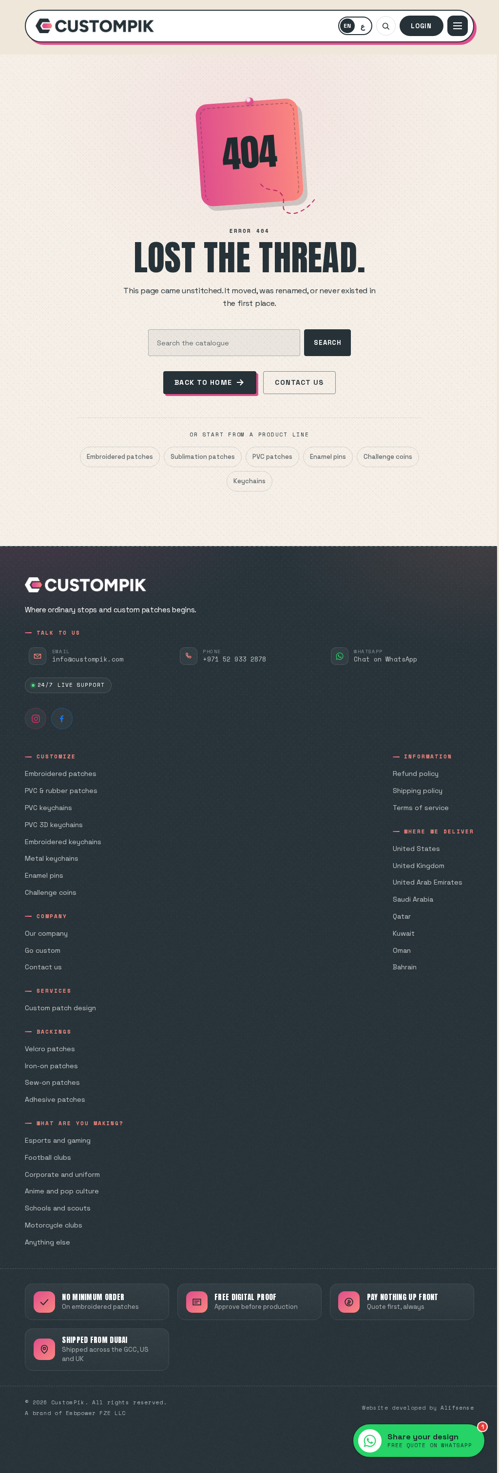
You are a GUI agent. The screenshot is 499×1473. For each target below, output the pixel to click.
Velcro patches (50, 1048)
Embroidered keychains (63, 841)
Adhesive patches (55, 1099)
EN (349, 27)
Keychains (249, 481)
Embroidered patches (120, 457)
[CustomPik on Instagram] (35, 718)
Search (328, 343)
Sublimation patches (203, 457)
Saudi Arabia (413, 899)
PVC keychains (48, 807)
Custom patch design (60, 1007)
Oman (402, 950)
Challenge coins (388, 457)
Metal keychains (51, 858)
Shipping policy (417, 790)
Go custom (42, 950)
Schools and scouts (58, 1208)
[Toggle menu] (457, 26)
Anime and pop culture (62, 1191)
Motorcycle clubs (53, 1225)
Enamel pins (328, 457)
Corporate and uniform (62, 1174)
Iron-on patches (51, 1065)
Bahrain (405, 967)
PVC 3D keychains (54, 824)
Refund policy (416, 773)
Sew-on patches (52, 1082)
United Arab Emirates (427, 882)
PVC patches (272, 457)
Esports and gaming (58, 1140)
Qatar (402, 916)
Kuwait (404, 933)
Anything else (47, 1242)
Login (421, 26)
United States (416, 848)
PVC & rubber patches (61, 790)
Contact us (299, 382)
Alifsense (457, 1408)
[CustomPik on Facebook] (62, 718)
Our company (46, 933)
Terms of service (421, 807)
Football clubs (48, 1157)
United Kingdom (418, 865)
